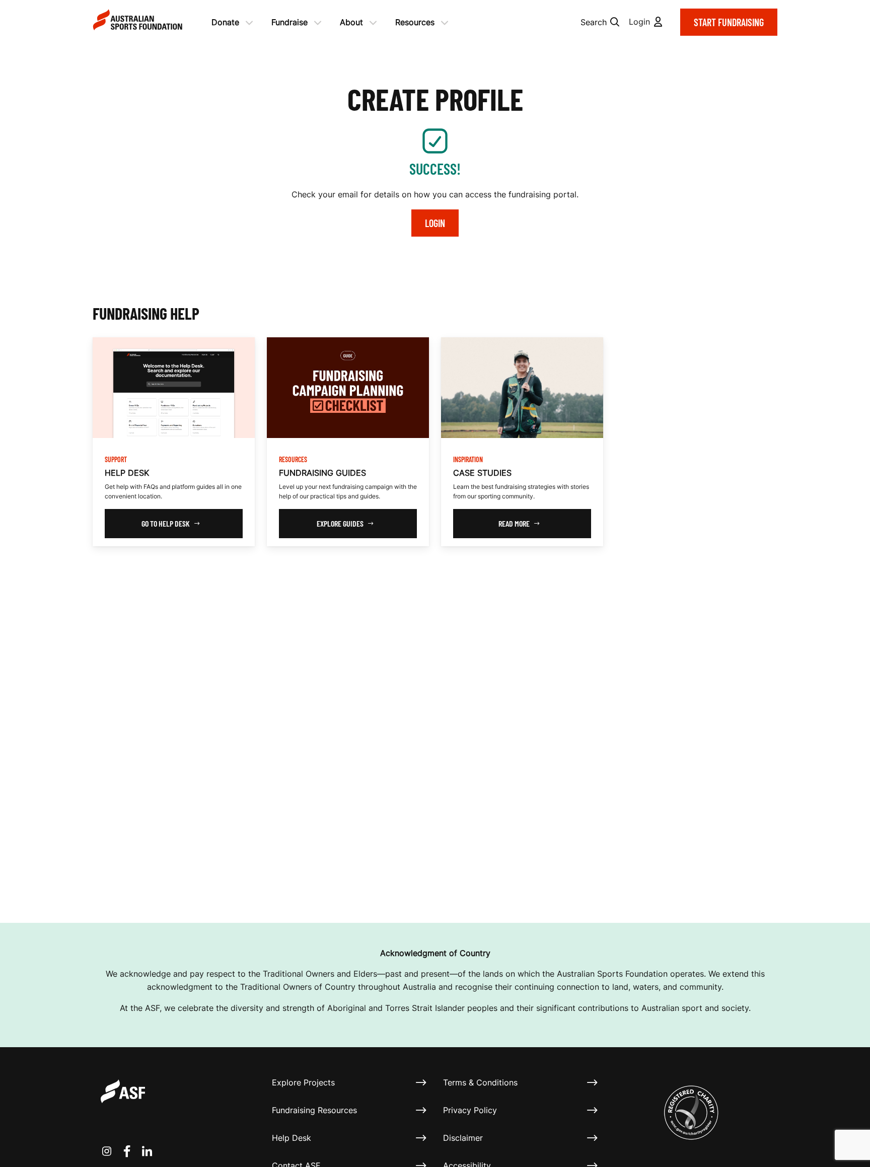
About (351, 22)
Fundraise (289, 22)
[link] (174, 441)
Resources (414, 22)
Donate (225, 22)
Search (594, 22)
